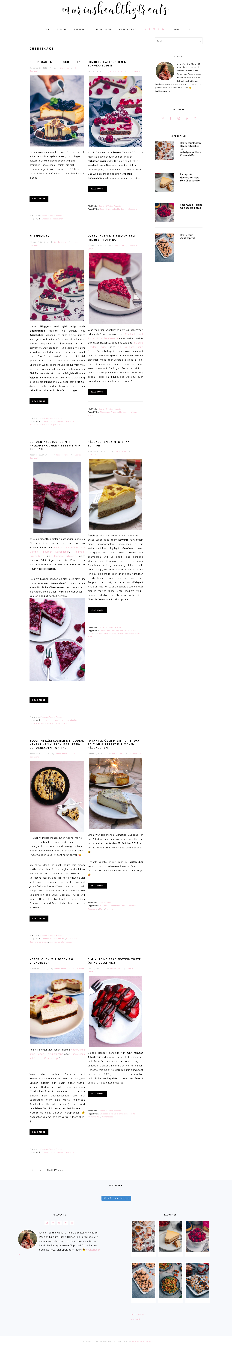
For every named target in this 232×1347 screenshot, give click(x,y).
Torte (133, 1114)
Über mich (109, 909)
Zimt (64, 723)
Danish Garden (59, 720)
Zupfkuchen (40, 236)
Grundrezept (58, 421)
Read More (39, 199)
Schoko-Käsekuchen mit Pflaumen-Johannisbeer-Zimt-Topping (55, 445)
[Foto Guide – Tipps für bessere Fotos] (164, 213)
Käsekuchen (58, 219)
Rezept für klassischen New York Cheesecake (190, 177)
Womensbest (107, 1117)
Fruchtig (114, 412)
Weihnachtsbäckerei (133, 633)
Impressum (137, 1314)
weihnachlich (105, 633)
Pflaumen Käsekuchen (55, 551)
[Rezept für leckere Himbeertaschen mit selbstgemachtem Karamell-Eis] (164, 151)
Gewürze (115, 630)
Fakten (124, 906)
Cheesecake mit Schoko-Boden (55, 62)
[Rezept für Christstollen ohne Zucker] (197, 1280)
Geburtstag (132, 906)
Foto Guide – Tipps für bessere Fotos (191, 206)
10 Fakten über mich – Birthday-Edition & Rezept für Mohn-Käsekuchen (114, 744)
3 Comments (134, 71)
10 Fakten (104, 906)
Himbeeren (122, 209)
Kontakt (135, 1319)
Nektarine (34, 942)
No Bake (114, 1114)
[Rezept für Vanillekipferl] (164, 248)
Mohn (101, 909)
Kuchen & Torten (47, 216)
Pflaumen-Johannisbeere (40, 723)
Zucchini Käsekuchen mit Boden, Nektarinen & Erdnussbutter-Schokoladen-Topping (57, 744)
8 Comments (78, 969)
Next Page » (55, 1170)
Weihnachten (118, 633)
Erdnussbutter (59, 939)
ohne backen (124, 1114)
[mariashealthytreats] (116, 20)
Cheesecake (47, 219)
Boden (102, 209)
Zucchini (53, 942)
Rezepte (59, 216)
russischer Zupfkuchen (40, 424)
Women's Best (94, 1117)
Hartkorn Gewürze (128, 630)
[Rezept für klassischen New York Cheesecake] (164, 183)
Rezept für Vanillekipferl (187, 236)
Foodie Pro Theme (141, 1341)
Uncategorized (105, 902)
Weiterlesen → (162, 91)
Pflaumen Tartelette (64, 555)
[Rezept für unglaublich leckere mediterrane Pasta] (170, 1280)
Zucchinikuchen (65, 942)
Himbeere (123, 412)
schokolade (56, 723)
